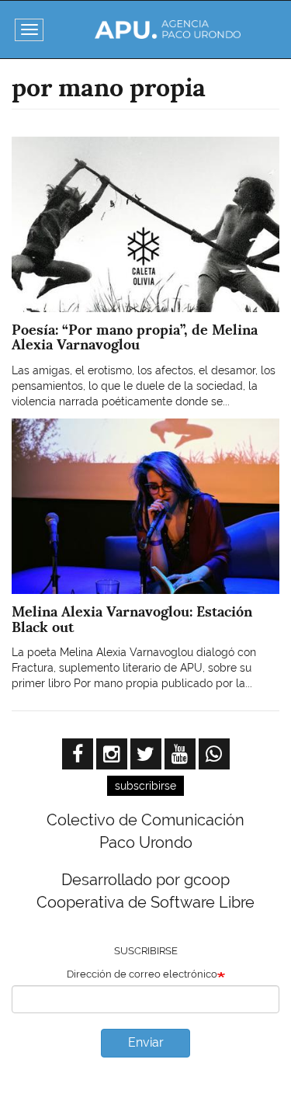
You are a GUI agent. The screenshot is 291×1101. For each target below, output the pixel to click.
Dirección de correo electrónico (142, 974)
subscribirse (145, 786)
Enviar (146, 1042)
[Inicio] (167, 29)
